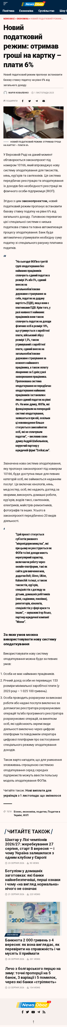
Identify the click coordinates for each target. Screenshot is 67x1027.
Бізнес (17, 811)
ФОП (26, 815)
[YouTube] (33, 1012)
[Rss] (44, 1012)
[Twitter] (27, 1012)
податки (41, 811)
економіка (29, 811)
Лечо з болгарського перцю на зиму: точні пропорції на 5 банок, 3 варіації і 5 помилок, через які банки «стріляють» (33, 975)
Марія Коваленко (18, 93)
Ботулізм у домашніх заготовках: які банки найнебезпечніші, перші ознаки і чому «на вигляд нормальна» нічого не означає (32, 880)
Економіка (12, 935)
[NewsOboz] (33, 3)
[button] (6, 3)
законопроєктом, (35, 201)
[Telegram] (38, 1012)
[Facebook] (22, 1012)
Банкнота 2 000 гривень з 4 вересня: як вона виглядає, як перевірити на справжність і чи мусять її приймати (32, 947)
